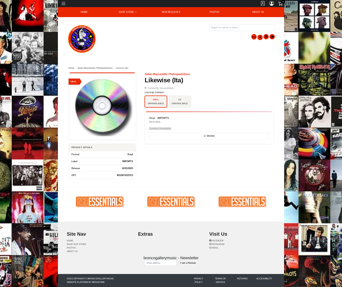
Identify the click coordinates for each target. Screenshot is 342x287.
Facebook (217, 240)
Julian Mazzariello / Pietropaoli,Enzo (95, 68)
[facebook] (260, 37)
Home (71, 68)
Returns (242, 278)
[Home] (82, 38)
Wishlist (211, 136)
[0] (280, 4)
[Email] (272, 37)
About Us (258, 12)
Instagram (217, 244)
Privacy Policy (198, 280)
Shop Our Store (76, 244)
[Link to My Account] (271, 4)
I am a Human (188, 263)
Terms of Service (220, 280)
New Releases (171, 12)
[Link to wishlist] (262, 4)
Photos (214, 12)
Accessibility (264, 278)
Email (214, 248)
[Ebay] (254, 37)
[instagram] (266, 37)
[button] (127, 12)
